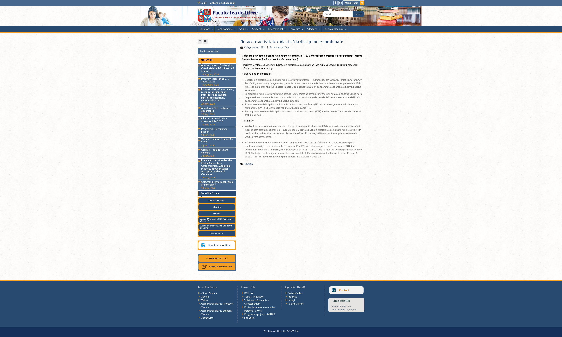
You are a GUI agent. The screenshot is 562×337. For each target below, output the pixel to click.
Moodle (205, 296)
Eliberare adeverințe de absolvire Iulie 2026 (214, 120)
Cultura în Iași (295, 293)
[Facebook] (335, 3)
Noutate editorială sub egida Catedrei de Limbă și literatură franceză (217, 68)
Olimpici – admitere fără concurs (214, 151)
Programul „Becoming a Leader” (214, 130)
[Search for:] (343, 13)
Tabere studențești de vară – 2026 (217, 141)
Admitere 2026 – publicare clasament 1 (216, 109)
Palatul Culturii (296, 303)
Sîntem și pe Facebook (222, 2)
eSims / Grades (209, 293)
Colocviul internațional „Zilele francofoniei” (217, 183)
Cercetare (294, 29)
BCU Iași (248, 293)
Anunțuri (248, 164)
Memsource (207, 317)
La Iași (291, 300)
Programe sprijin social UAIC (260, 314)
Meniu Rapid (351, 2)
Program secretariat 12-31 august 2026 (216, 80)
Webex (204, 300)
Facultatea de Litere (235, 13)
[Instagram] (340, 3)
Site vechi (249, 317)
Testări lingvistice (254, 296)
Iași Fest (292, 296)
